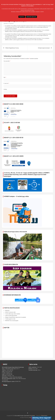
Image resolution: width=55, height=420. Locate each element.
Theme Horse (44, 415)
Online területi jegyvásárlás (11, 315)
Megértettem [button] (21, 16)
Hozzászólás (7, 61)
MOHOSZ (7, 310)
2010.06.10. (6, 23)
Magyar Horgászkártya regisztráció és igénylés (15, 317)
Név (5, 77)
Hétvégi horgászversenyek (44, 48)
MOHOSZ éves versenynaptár (11, 320)
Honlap (5, 89)
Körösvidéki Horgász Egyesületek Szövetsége (25, 415)
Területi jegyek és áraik (10, 319)
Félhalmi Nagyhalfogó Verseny (12, 48)
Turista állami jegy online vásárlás (12, 313)
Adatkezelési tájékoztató (31, 16)
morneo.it (11, 23)
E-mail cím (6, 83)
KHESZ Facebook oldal (10, 312)
